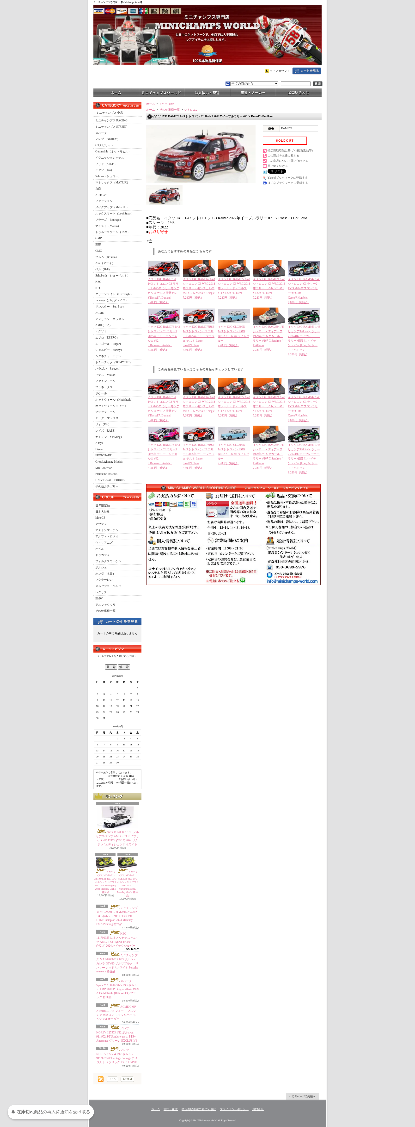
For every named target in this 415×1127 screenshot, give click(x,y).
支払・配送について (207, 92)
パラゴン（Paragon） (108, 368)
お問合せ (299, 92)
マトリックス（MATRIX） (112, 182)
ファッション (104, 201)
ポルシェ (101, 567)
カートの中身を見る (117, 621)
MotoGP (100, 517)
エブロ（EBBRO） (107, 337)
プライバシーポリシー (234, 1109)
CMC (98, 250)
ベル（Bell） (103, 269)
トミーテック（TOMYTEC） (113, 362)
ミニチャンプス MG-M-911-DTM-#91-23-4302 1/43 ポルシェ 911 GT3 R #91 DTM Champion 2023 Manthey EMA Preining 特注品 (117, 916)
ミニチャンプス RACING (111, 120)
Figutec (99, 449)
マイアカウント (280, 71)
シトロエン (191, 109)
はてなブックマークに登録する (288, 182)
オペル (99, 548)
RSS (112, 1079)
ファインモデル (105, 381)
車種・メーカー (253, 92)
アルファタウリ (105, 604)
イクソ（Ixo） (104, 170)
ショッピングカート (306, 71)
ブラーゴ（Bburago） (108, 219)
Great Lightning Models (109, 461)
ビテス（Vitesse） (106, 375)
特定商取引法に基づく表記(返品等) (290, 150)
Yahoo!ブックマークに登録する (288, 177)
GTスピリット (104, 145)
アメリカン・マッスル (109, 319)
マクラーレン (104, 579)
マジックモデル (105, 412)
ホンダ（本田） (105, 573)
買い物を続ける (278, 166)
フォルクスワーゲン (108, 561)
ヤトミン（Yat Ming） (109, 437)
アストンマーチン (106, 530)
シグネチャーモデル (108, 356)
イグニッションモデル (109, 157)
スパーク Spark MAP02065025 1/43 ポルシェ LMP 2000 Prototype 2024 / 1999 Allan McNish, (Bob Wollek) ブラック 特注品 (117, 989)
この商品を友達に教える (283, 155)
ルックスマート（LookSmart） (114, 213)
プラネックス (104, 387)
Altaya (99, 443)
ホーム (116, 92)
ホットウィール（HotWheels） (114, 399)
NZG (98, 281)
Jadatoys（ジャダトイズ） (111, 300)
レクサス (101, 592)
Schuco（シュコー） (108, 176)
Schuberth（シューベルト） (112, 275)
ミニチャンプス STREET (111, 126)
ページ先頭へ (302, 1096)
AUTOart (100, 195)
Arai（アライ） (105, 263)
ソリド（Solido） (106, 164)
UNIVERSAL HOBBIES (110, 480)
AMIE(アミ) (102, 325)
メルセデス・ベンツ (108, 586)
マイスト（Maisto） (108, 226)
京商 (98, 188)
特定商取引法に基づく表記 (199, 1109)
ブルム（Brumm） (106, 257)
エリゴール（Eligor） (108, 344)
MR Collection (103, 468)
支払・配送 (171, 1109)
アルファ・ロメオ (106, 536)
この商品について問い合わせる (288, 161)
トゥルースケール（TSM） (112, 232)
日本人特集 (102, 511)
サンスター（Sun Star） (110, 306)
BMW (99, 598)
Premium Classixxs (106, 474)
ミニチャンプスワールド (162, 92)
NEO (98, 288)
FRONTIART (103, 455)
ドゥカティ (102, 555)
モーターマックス (106, 418)
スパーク (101, 133)
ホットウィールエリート (111, 406)
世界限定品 (102, 505)
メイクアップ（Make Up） (112, 207)
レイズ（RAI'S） (106, 430)
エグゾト (101, 331)
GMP (98, 238)
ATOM (127, 1079)
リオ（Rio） (103, 424)
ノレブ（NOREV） (107, 139)
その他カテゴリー (106, 486)
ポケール (101, 393)
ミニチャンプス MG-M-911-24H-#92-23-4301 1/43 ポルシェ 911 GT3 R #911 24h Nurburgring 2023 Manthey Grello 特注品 (105, 882)
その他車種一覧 (105, 610)
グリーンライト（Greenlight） (114, 294)
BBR (98, 244)
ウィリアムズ (104, 542)
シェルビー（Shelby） (109, 350)
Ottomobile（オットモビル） (113, 151)
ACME (99, 313)
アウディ (101, 524)
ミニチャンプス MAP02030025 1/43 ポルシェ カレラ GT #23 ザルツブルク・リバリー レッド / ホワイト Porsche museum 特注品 (117, 963)
